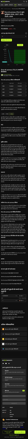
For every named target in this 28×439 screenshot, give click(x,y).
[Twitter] (3, 364)
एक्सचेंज (11, 416)
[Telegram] (9, 364)
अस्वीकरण (17, 437)
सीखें (10, 412)
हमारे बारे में (4, 410)
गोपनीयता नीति (12, 437)
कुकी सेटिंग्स (22, 437)
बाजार (15, 4)
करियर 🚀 (4, 412)
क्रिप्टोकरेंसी (12, 414)
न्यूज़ (10, 410)
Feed (2, 4)
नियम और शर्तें (6, 437)
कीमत (2, 8)
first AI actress (7, 8)
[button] (13, 273)
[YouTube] (6, 364)
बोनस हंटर (11, 4)
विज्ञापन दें (19, 4)
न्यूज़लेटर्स (6, 4)
